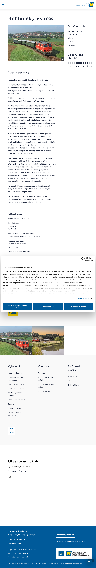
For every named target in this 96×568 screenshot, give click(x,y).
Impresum (12, 550)
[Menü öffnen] (3, 4)
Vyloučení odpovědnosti (18, 553)
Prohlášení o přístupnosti (18, 557)
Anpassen (47, 307)
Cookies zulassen (78, 307)
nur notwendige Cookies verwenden (17, 307)
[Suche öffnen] (11, 4)
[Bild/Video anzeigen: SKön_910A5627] (48, 340)
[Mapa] (7, 4)
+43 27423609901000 (24, 233)
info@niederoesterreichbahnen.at (28, 236)
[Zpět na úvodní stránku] (85, 4)
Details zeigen (83, 298)
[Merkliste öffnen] (9, 4)
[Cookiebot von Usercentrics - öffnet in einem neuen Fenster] (83, 259)
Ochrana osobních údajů (28, 550)
